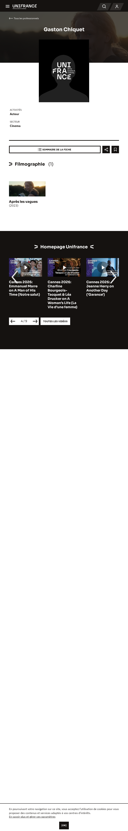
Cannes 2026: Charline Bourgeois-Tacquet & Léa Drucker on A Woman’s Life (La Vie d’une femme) (62, 294)
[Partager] (106, 149)
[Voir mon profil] (116, 6)
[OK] (64, 825)
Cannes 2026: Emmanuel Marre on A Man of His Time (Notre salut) (24, 288)
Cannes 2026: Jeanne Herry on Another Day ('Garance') (100, 288)
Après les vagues (23, 202)
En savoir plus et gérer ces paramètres (32, 816)
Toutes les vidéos (55, 321)
